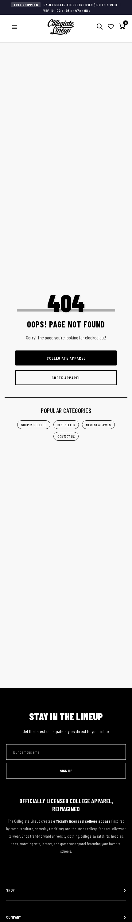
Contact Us (66, 436)
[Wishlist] (110, 27)
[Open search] (99, 27)
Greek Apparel (66, 377)
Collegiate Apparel (66, 358)
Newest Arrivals (98, 425)
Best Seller (66, 425)
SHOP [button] (10, 890)
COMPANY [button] (13, 917)
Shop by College (33, 425)
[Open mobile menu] (14, 27)
